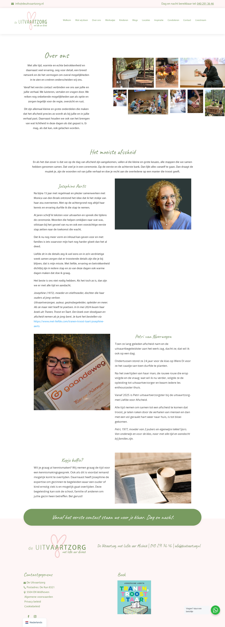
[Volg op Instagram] (35, 616)
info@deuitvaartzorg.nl (29, 3)
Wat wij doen (81, 20)
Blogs (135, 20)
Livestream (200, 20)
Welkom (67, 20)
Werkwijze (110, 20)
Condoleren (173, 20)
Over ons (96, 20)
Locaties (146, 20)
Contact (187, 20)
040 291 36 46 (205, 3)
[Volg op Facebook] (28, 616)
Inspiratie (158, 20)
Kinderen (123, 20)
